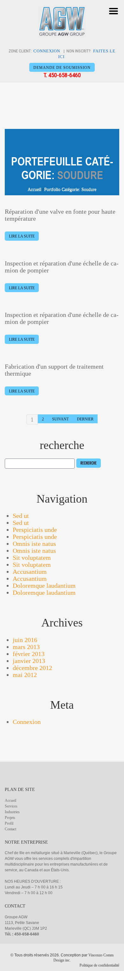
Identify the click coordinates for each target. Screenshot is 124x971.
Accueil (34, 189)
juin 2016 (25, 639)
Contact (10, 829)
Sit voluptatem (32, 557)
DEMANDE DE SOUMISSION (62, 67)
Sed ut (21, 515)
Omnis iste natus (34, 543)
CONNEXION (46, 51)
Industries (12, 812)
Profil (9, 823)
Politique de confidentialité (99, 965)
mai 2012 (25, 674)
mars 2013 (26, 646)
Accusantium (30, 571)
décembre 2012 (32, 667)
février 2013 (29, 653)
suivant (60, 419)
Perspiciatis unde (35, 529)
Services (11, 806)
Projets (10, 817)
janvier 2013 (29, 660)
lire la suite (22, 236)
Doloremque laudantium (44, 585)
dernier (85, 419)
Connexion (27, 721)
